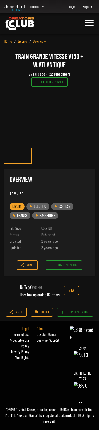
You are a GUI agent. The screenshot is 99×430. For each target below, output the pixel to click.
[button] (17, 206)
